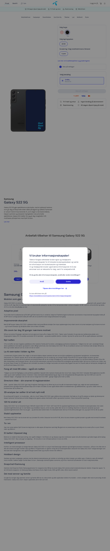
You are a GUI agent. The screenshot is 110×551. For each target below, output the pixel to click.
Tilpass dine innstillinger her (53, 288)
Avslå (42, 281)
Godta (68, 281)
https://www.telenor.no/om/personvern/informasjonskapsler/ (50, 296)
